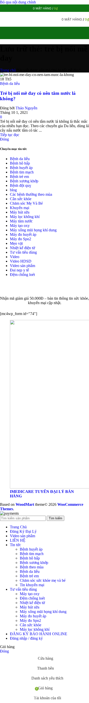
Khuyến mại (19, 208)
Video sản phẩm (22, 266)
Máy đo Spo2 (20, 239)
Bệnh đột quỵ (20, 185)
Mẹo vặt (16, 243)
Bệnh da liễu (10, 83)
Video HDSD (20, 261)
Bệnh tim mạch (22, 172)
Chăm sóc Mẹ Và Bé (26, 203)
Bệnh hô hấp (20, 163)
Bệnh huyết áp (21, 168)
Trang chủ (8, 70)
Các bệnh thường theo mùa (31, 194)
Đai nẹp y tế (19, 270)
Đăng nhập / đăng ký (26, 638)
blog (13, 190)
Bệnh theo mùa (32, 567)
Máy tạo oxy (20, 225)
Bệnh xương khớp (24, 181)
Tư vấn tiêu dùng (23, 252)
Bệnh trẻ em (19, 176)
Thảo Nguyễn (26, 108)
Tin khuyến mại (32, 585)
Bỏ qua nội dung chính (18, 2)
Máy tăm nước (21, 221)
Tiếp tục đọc (9, 135)
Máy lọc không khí (25, 217)
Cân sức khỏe (20, 199)
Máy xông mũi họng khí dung (33, 230)
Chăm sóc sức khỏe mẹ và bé (43, 580)
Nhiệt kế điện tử (22, 248)
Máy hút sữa (19, 212)
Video (14, 257)
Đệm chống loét (22, 274)
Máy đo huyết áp (23, 234)
